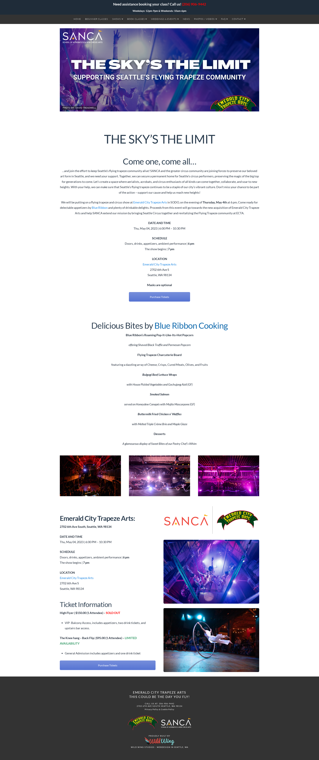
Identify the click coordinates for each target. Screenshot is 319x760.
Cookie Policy (167, 709)
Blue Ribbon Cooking (191, 325)
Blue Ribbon (100, 207)
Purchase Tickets (159, 296)
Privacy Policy (152, 709)
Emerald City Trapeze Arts (150, 202)
